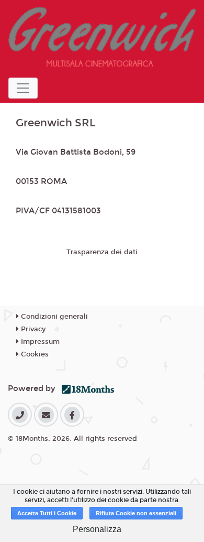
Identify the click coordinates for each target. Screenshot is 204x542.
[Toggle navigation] (23, 88)
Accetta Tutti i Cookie (46, 513)
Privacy (32, 329)
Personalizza (97, 529)
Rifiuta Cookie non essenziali (136, 513)
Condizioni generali (53, 316)
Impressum (39, 342)
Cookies (34, 354)
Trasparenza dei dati (102, 252)
